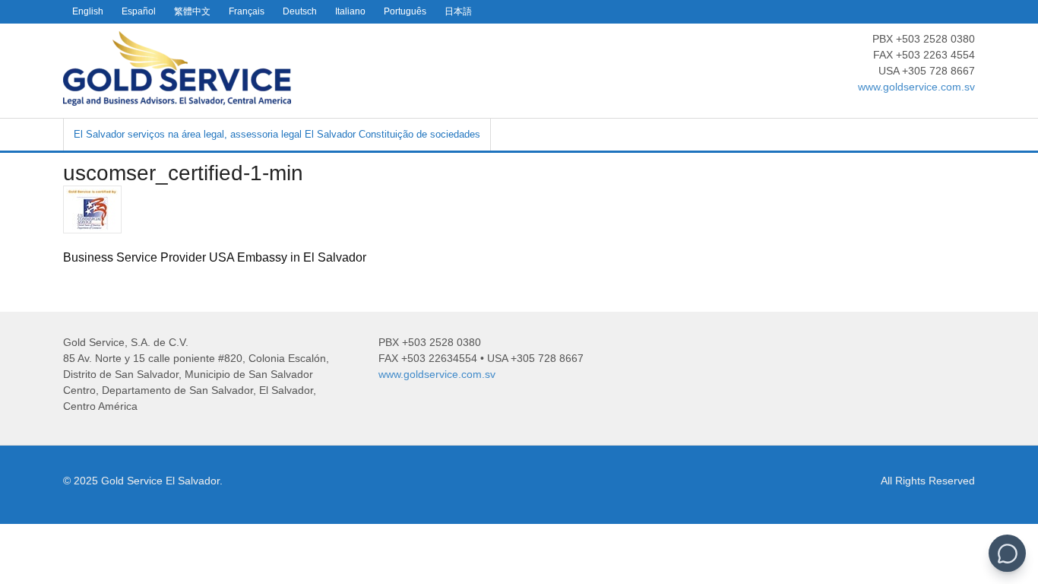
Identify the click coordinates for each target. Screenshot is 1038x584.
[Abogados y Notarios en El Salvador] (177, 97)
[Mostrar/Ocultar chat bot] (1007, 553)
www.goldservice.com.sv (916, 87)
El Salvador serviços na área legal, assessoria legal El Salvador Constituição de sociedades (277, 134)
